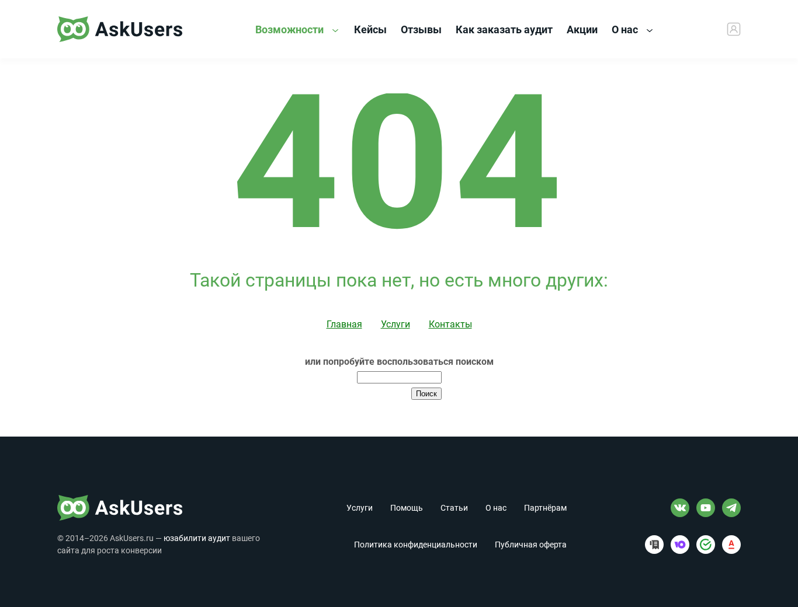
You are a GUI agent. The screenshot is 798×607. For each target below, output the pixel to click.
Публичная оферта (531, 544)
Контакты (450, 324)
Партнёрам (545, 507)
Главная (344, 324)
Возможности (290, 29)
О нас (626, 29)
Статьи (454, 507)
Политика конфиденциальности (415, 544)
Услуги (395, 324)
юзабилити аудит (197, 538)
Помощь (406, 507)
